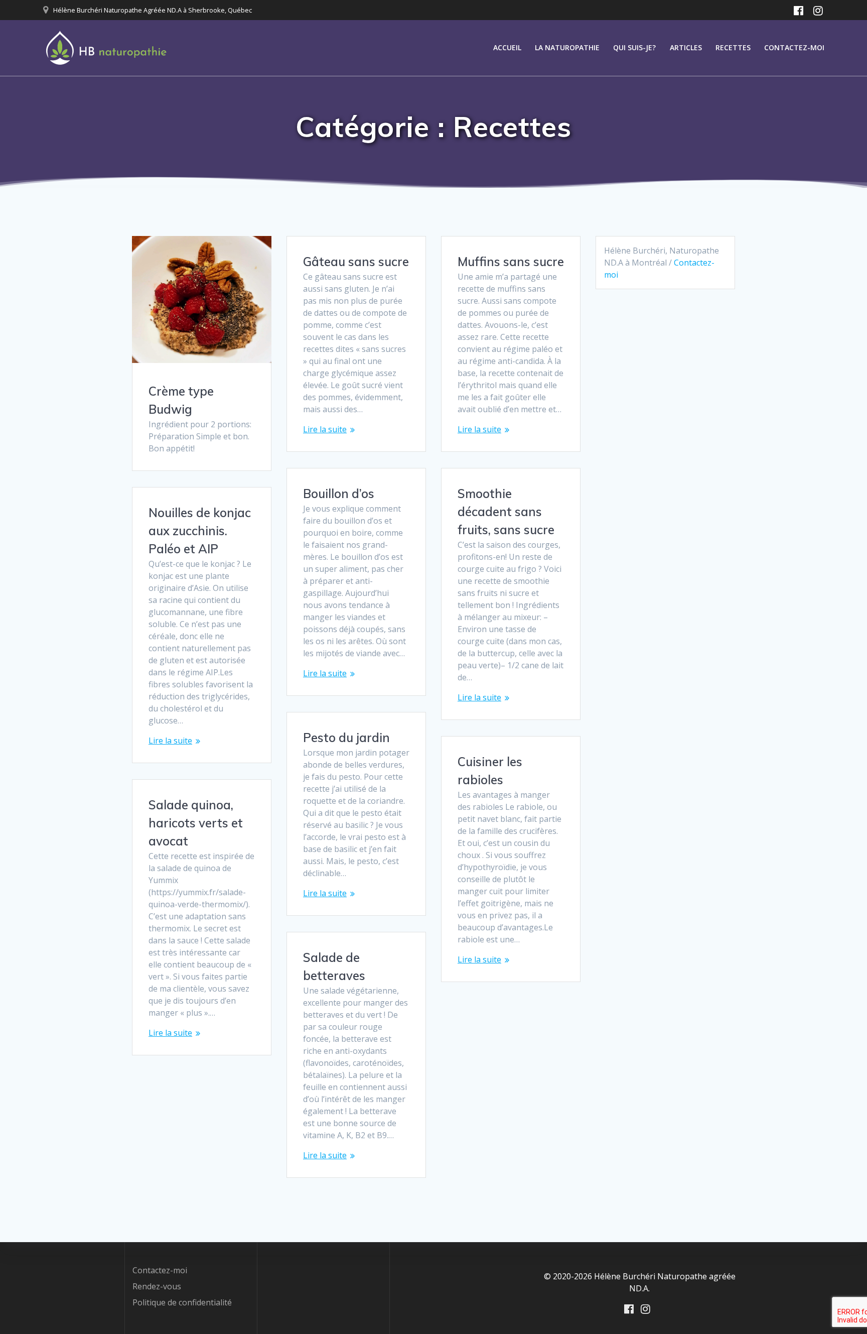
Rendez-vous (156, 1286)
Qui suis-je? (634, 47)
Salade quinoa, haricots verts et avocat (196, 822)
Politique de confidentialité (182, 1302)
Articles (686, 47)
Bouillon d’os (338, 493)
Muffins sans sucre (511, 261)
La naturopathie (567, 47)
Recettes (733, 47)
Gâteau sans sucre (356, 261)
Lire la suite (325, 429)
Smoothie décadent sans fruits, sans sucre (506, 511)
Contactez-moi (794, 47)
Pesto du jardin (346, 737)
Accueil (507, 47)
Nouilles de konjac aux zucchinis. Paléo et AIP (200, 530)
